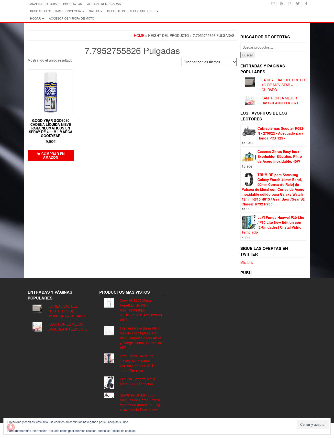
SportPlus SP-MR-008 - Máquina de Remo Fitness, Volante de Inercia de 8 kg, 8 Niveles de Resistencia (141, 402)
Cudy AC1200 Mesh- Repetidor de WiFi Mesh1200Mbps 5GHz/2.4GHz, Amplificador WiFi (141, 310)
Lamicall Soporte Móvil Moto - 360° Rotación (137, 381)
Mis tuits (246, 262)
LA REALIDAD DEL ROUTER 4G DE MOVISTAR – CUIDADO (284, 84)
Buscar (247, 55)
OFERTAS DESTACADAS (104, 3)
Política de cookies (123, 430)
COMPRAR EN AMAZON (53, 155)
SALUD (94, 11)
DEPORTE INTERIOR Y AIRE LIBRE (131, 11)
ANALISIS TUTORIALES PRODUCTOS (56, 3)
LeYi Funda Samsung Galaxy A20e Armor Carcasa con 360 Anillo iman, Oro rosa (138, 363)
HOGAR (36, 18)
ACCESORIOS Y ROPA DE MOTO (71, 18)
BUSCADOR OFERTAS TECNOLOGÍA (56, 11)
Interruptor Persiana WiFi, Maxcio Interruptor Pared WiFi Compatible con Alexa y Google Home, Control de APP (141, 338)
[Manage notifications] (11, 427)
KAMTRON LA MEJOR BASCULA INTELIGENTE (281, 100)
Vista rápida (71, 76)
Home (139, 35)
